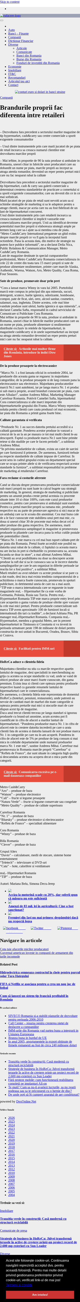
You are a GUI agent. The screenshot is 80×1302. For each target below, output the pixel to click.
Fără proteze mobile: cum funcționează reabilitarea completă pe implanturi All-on (40, 1081)
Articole (21, 48)
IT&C (12, 74)
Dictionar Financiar (20, 41)
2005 (11, 1191)
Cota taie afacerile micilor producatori (24, 949)
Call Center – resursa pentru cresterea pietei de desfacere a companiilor (38, 1025)
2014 (11, 1162)
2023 (11, 1129)
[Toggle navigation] (1, 20)
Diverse (13, 44)
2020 (11, 1140)
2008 (11, 1180)
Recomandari (16, 77)
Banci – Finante (18, 33)
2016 (11, 1154)
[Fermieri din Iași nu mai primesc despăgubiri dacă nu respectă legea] (44, 914)
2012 (11, 1169)
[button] (33, 1285)
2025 (11, 1121)
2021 (11, 1136)
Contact (13, 85)
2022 (11, 1132)
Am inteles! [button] (40, 1294)
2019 (11, 1143)
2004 (11, 1195)
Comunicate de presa (13, 1230)
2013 (11, 1165)
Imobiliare (14, 70)
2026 (11, 1117)
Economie (14, 66)
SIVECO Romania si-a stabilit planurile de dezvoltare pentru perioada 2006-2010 (43, 1017)
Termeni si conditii (19, 1285)
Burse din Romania (28, 59)
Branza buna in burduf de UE (27, 1038)
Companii (14, 37)
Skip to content (9, 1)
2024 (11, 1125)
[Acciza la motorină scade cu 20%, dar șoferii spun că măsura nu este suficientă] (44, 891)
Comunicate (24, 52)
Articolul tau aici (19, 81)
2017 (11, 1151)
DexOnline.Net (26, 1101)
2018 (11, 1147)
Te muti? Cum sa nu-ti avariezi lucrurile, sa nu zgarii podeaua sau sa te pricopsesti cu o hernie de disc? (42, 1089)
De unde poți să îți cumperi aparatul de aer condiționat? (43, 1094)
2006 (11, 1187)
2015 (11, 1158)
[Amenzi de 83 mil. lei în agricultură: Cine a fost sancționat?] (44, 902)
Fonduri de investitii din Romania (38, 63)
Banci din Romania (28, 55)
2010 (11, 1173)
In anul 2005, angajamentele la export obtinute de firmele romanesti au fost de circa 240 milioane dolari (42, 1043)
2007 (11, 1184)
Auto (11, 30)
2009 (11, 1176)
